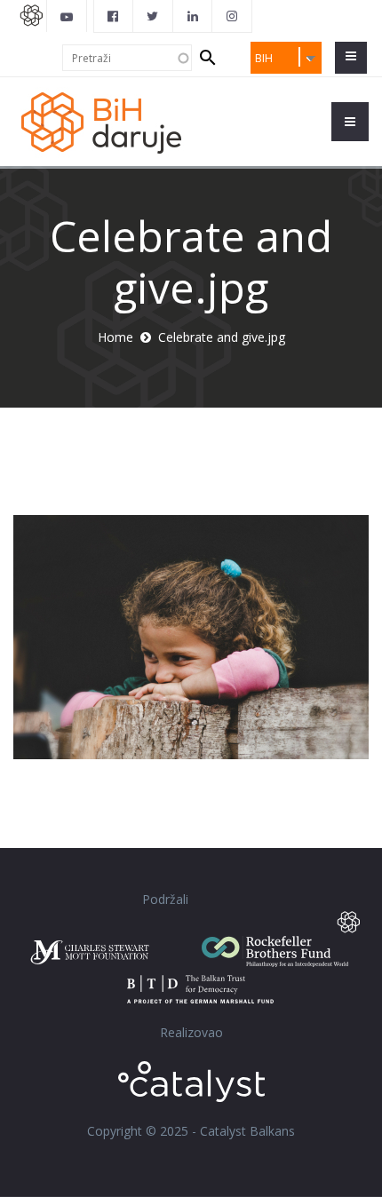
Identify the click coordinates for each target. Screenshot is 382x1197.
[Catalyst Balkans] (113, 16)
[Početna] (111, 121)
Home (115, 337)
